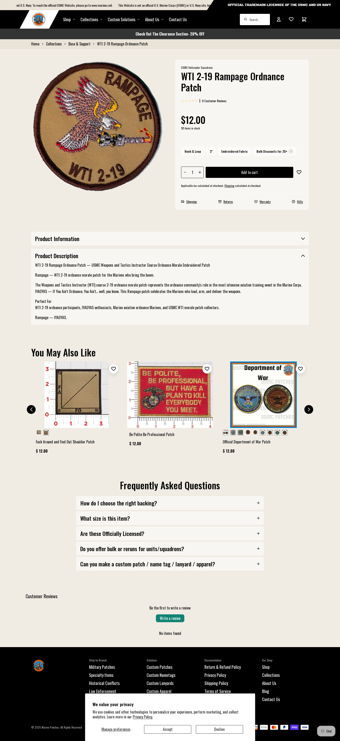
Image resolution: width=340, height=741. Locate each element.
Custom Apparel (159, 691)
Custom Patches (159, 667)
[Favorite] (291, 19)
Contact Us (178, 19)
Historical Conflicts (104, 683)
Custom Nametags (161, 675)
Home (35, 44)
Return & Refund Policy (222, 667)
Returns (228, 201)
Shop (67, 19)
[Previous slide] (31, 409)
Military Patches (102, 667)
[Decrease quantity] (185, 172)
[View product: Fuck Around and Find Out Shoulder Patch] (76, 409)
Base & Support (79, 44)
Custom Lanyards (160, 683)
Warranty (265, 201)
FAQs (300, 201)
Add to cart (249, 172)
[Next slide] (308, 409)
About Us (269, 683)
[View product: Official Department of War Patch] (263, 409)
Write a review (170, 618)
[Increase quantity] (200, 172)
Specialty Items (101, 675)
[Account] (279, 19)
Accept (168, 729)
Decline (219, 729)
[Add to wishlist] (299, 172)
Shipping (229, 186)
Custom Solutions (121, 19)
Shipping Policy (216, 683)
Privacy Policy (215, 675)
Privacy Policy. (143, 717)
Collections (89, 19)
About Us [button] (152, 19)
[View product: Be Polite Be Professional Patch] (170, 406)
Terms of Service (217, 691)
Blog (265, 691)
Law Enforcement (102, 691)
